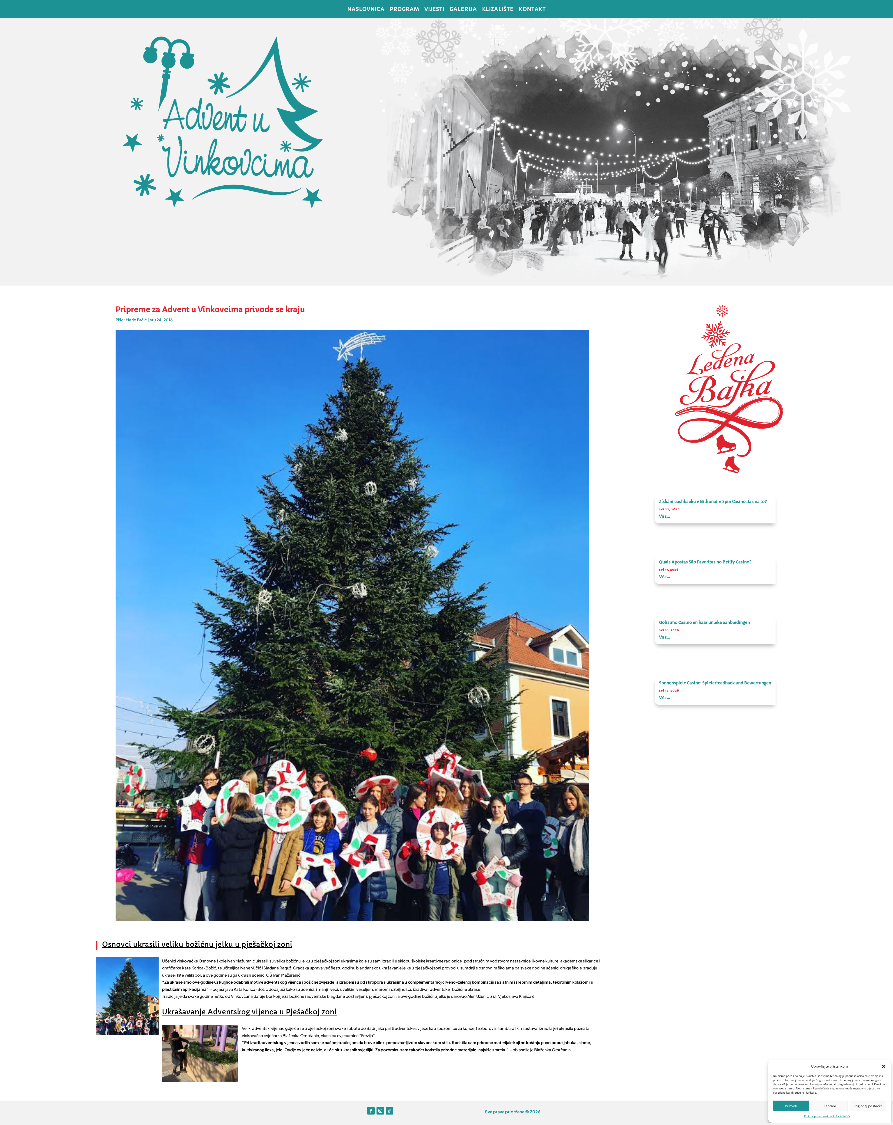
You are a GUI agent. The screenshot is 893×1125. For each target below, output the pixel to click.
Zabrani (829, 1106)
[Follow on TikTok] (389, 1111)
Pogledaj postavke (868, 1106)
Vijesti (434, 10)
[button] (883, 1066)
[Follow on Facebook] (371, 1111)
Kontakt (532, 10)
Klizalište (498, 10)
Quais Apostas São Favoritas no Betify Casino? (705, 562)
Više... (664, 516)
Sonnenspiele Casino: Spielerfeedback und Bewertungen (715, 683)
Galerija (463, 10)
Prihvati (791, 1106)
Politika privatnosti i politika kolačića (827, 1116)
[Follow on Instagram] (380, 1111)
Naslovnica (366, 10)
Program (404, 10)
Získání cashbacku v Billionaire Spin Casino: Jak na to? (713, 501)
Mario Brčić (136, 319)
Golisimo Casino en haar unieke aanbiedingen (704, 622)
